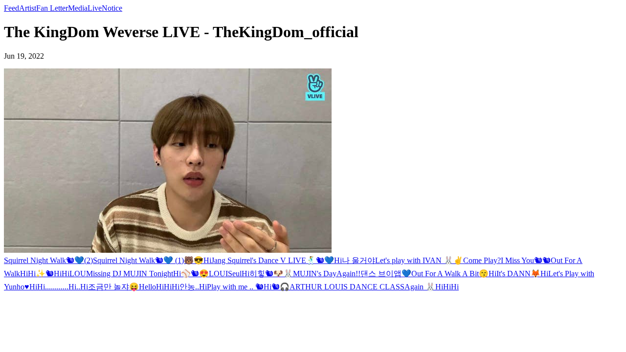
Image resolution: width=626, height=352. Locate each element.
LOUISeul (225, 273)
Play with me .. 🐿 (235, 287)
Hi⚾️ (182, 273)
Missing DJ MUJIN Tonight (129, 273)
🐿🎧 (280, 287)
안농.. (189, 287)
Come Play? (482, 260)
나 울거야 (358, 260)
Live (95, 8)
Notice (112, 8)
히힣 (257, 273)
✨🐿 (45, 273)
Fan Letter (52, 8)
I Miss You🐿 (521, 260)
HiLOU (74, 273)
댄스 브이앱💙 (385, 273)
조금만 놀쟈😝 (113, 287)
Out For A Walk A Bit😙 (450, 273)
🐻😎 (193, 260)
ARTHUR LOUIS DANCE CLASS (347, 287)
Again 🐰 (419, 287)
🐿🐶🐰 (279, 273)
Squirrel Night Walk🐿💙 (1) (138, 260)
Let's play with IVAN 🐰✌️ (419, 260)
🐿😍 (200, 273)
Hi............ (52, 287)
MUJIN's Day (314, 273)
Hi (207, 260)
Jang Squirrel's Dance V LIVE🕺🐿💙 (272, 260)
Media (78, 8)
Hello (147, 287)
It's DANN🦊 (518, 273)
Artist (27, 8)
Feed (11, 8)
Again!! (348, 273)
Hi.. (74, 287)
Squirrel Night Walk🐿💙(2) (48, 260)
